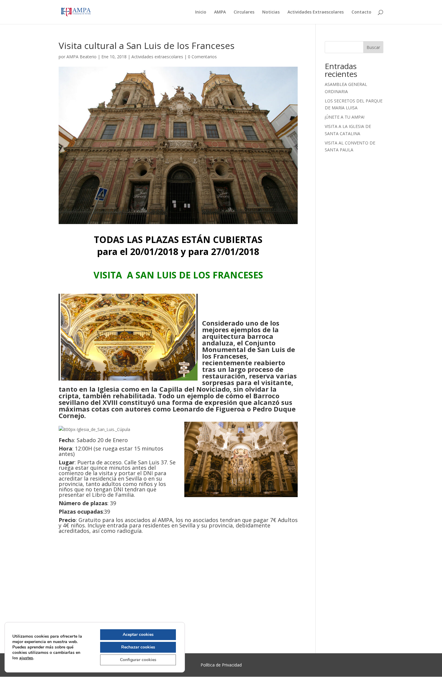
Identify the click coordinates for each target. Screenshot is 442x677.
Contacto (361, 12)
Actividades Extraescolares (315, 12)
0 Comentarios (202, 56)
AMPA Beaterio (81, 56)
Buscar (373, 47)
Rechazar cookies (138, 647)
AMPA (220, 12)
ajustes (26, 658)
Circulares (244, 12)
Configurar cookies (138, 660)
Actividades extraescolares (157, 56)
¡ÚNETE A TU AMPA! (344, 117)
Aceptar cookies (138, 634)
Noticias (271, 12)
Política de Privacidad (221, 665)
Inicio (200, 12)
